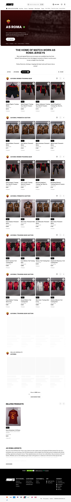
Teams (42, 8)
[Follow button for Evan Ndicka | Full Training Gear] (33, 240)
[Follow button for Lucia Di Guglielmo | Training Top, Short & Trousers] (63, 83)
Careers (17, 486)
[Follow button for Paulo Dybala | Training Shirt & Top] (19, 279)
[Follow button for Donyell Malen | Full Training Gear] (33, 279)
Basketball (31, 8)
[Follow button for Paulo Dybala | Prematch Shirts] (19, 201)
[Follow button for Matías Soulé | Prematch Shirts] (63, 123)
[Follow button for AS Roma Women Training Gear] (56, 78)
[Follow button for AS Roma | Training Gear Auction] (56, 235)
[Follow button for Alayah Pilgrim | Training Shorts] (19, 83)
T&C (41, 498)
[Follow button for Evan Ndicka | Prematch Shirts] (33, 123)
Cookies (51, 498)
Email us (38, 482)
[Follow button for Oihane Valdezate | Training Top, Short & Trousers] (48, 83)
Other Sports (37, 8)
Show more (9, 464)
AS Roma (27, 43)
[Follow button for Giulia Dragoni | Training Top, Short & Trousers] (33, 83)
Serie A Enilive (21, 43)
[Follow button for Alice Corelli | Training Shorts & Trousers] (33, 162)
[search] (35, 4)
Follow (11, 39)
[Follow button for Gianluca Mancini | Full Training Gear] (63, 279)
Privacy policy (46, 498)
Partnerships (19, 482)
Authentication (29, 484)
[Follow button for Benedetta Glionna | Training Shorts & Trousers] (63, 162)
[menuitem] (55, 4)
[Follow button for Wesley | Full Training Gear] (48, 240)
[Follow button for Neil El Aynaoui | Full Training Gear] (19, 240)
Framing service (29, 482)
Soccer (26, 8)
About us (18, 481)
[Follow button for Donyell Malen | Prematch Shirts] (19, 123)
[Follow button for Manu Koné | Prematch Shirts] (63, 201)
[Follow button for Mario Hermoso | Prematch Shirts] (48, 123)
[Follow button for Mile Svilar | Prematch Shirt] (33, 201)
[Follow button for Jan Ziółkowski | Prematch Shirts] (48, 201)
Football (11, 43)
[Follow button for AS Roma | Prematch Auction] (56, 117)
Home (7, 43)
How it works (29, 481)
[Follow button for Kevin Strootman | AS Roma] (19, 409)
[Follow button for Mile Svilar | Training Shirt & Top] (48, 279)
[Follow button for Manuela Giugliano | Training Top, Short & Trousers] (48, 162)
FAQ (37, 481)
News (17, 484)
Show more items (35, 396)
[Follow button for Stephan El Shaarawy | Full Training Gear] (63, 240)
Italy (16, 43)
